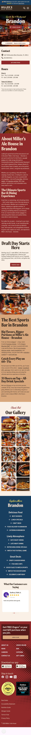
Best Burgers (17, 516)
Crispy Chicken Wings (17, 560)
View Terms (21, 3)
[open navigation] (28, 8)
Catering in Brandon (17, 530)
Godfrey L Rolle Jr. (15, 592)
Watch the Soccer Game (17, 571)
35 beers (8, 385)
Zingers (22, 213)
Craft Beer (17, 523)
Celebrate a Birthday (17, 574)
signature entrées (13, 181)
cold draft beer (13, 354)
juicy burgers (21, 348)
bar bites (19, 179)
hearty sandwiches (16, 350)
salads (3, 181)
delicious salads (5, 350)
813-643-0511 (8, 58)
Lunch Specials (17, 519)
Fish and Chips (17, 564)
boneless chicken (11, 344)
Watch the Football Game (17, 550)
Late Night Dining (17, 543)
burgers (6, 179)
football (20, 368)
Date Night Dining (17, 540)
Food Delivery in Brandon (17, 527)
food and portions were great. (12, 600)
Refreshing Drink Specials (17, 547)
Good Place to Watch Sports (17, 567)
